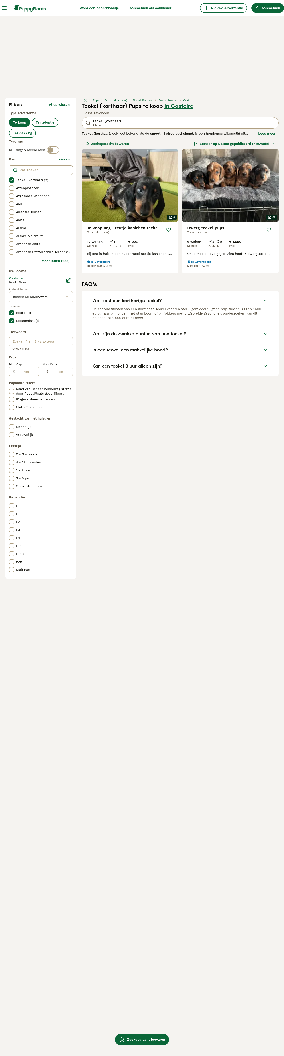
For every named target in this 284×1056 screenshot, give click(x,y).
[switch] (53, 150)
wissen (64, 159)
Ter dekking (22, 133)
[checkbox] (11, 180)
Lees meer (267, 134)
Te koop (19, 122)
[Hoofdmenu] (4, 8)
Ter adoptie (45, 122)
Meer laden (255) (55, 261)
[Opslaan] (168, 229)
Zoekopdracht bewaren (110, 144)
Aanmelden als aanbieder (150, 8)
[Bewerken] (68, 280)
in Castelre (178, 106)
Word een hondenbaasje (99, 8)
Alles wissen (59, 105)
